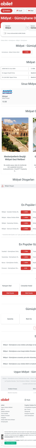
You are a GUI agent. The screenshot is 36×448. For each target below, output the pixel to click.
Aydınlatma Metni (8, 436)
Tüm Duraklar (4, 413)
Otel (31, 11)
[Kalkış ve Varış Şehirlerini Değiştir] (27, 27)
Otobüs (7, 11)
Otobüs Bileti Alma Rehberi (8, 419)
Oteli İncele (10, 293)
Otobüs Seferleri (5, 411)
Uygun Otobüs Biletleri (6, 407)
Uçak (20, 11)
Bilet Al (3, 409)
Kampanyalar (4, 421)
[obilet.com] (11, 5)
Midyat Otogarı (9, 186)
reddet (21, 435)
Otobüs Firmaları (5, 415)
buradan (18, 440)
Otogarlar (3, 417)
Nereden (7, 26)
